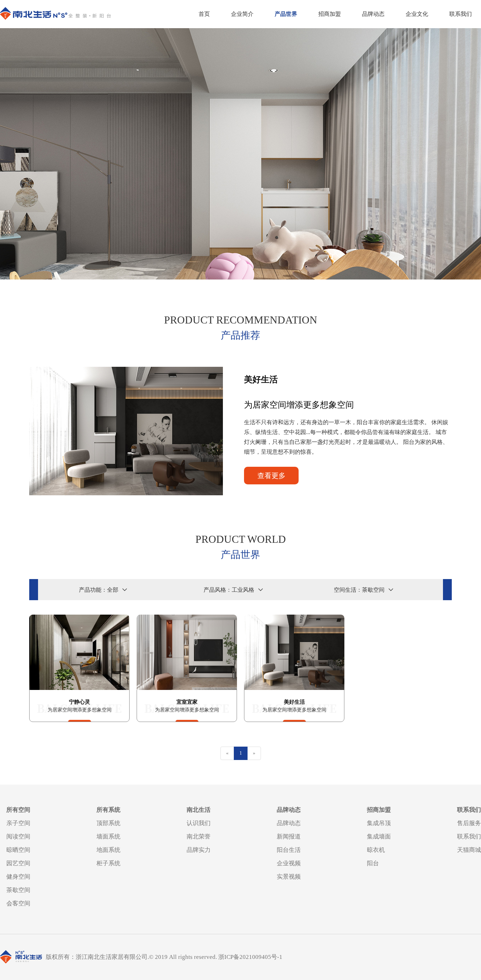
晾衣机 (376, 850)
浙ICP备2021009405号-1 (250, 957)
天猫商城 (469, 850)
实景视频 (289, 876)
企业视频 (289, 863)
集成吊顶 (379, 823)
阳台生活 (289, 850)
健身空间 (18, 876)
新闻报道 (289, 836)
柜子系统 (108, 863)
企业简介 (242, 14)
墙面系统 (108, 836)
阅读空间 (18, 836)
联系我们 (460, 14)
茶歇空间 (18, 890)
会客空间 (18, 903)
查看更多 (271, 475)
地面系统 (108, 850)
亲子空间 (18, 823)
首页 (204, 14)
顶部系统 (108, 823)
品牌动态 (373, 14)
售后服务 (469, 823)
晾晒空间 (18, 850)
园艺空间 (18, 863)
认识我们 (199, 823)
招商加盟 (329, 14)
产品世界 (286, 14)
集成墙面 (379, 836)
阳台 (373, 863)
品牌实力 (199, 850)
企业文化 (417, 14)
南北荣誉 (199, 836)
